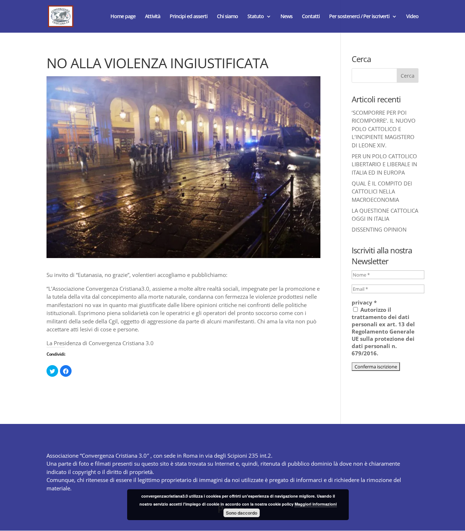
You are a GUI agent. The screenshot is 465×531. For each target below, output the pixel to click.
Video (412, 17)
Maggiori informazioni (316, 504)
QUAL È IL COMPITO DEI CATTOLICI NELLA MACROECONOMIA (382, 191)
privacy (364, 302)
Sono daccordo (241, 513)
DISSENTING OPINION (379, 229)
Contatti (311, 17)
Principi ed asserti (188, 17)
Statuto (255, 17)
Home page (123, 17)
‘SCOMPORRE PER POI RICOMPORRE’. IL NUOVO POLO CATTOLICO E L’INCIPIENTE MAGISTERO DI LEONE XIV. (384, 129)
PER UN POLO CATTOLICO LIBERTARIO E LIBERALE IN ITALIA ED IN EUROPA (384, 164)
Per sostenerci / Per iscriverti (359, 17)
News (286, 17)
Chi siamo (227, 17)
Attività (152, 17)
